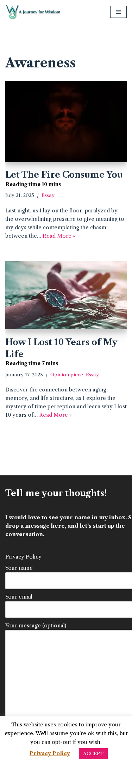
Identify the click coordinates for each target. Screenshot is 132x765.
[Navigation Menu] (118, 12)
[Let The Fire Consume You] (66, 121)
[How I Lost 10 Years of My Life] (66, 295)
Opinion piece (66, 375)
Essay (48, 195)
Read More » (59, 235)
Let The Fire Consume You (64, 175)
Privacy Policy (23, 556)
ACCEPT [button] (93, 753)
